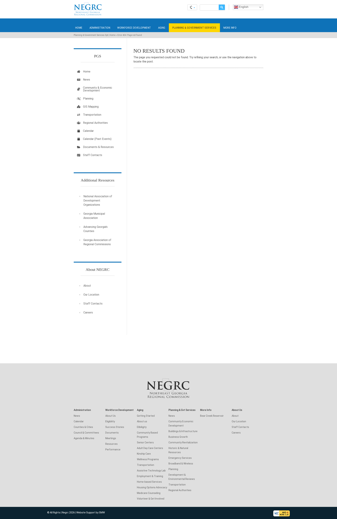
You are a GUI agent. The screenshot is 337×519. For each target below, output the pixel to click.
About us (142, 421)
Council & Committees (86, 432)
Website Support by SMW (90, 512)
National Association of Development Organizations (97, 200)
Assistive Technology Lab (151, 470)
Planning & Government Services (194, 27)
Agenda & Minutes (84, 438)
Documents (112, 432)
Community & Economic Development (97, 89)
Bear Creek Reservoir (212, 415)
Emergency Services (180, 458)
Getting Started (146, 415)
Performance (112, 449)
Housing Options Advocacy (152, 487)
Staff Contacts (92, 155)
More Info (230, 27)
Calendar (88, 131)
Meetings (110, 438)
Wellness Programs (148, 459)
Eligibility (110, 421)
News (86, 79)
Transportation (92, 114)
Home (78, 27)
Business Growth (178, 436)
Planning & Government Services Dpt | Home (94, 35)
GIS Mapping (91, 106)
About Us (110, 415)
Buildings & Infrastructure (182, 431)
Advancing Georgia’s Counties (95, 229)
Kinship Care (144, 453)
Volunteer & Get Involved (150, 498)
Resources (111, 443)
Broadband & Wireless (180, 463)
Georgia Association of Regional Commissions (97, 242)
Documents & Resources (98, 147)
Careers (88, 312)
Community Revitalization (183, 442)
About (87, 285)
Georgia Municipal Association (94, 216)
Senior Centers (145, 442)
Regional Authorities (95, 122)
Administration (100, 27)
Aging (161, 27)
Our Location (91, 294)
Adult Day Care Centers (150, 448)
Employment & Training (150, 476)
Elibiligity (142, 427)
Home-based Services (149, 481)
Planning (88, 98)
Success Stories (114, 427)
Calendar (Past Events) (97, 139)
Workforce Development (134, 27)
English (243, 6)
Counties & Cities (83, 427)
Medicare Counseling (148, 493)
